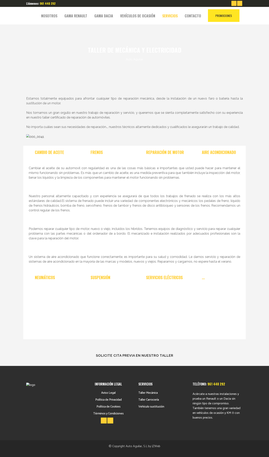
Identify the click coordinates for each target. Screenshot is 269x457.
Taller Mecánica (148, 392)
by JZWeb (154, 446)
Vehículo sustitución (151, 406)
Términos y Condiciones (108, 413)
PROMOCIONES (223, 15)
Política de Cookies (108, 406)
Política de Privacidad (108, 399)
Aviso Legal (108, 392)
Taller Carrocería (148, 399)
